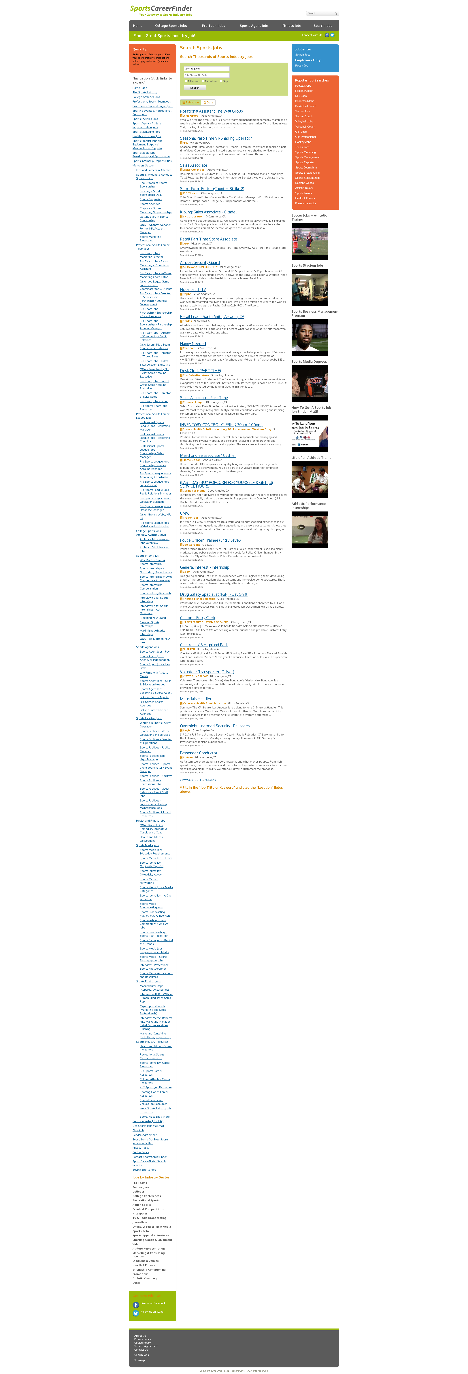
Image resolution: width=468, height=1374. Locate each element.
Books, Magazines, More (155, 1116)
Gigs (225, 81)
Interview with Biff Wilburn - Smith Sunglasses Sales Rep (156, 997)
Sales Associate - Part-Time (204, 397)
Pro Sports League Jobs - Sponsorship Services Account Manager (155, 465)
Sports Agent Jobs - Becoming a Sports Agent (156, 690)
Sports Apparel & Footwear (151, 1235)
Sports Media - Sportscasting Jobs (151, 905)
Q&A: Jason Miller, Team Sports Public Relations (155, 346)
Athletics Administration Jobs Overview (154, 541)
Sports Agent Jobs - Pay (154, 651)
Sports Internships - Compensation (152, 586)
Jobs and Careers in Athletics (153, 170)
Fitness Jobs (291, 25)
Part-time (211, 81)
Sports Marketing (305, 152)
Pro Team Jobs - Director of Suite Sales (155, 394)
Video (136, 1244)
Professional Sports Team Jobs (152, 101)
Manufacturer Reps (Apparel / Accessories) (154, 987)
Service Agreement (145, 1135)
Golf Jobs (301, 131)
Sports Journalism (306, 167)
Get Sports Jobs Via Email (148, 1125)
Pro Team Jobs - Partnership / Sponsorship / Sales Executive (156, 312)
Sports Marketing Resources (150, 238)
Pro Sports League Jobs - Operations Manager (155, 499)
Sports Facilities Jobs (145, 119)
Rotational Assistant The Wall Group (211, 111)
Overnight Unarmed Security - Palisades (215, 725)
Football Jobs (303, 85)
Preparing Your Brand (153, 617)
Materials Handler (196, 698)
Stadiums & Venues (146, 1261)
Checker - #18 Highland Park (204, 644)
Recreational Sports (146, 1200)
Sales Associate (193, 165)
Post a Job (301, 65)
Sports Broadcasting (307, 172)
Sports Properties (151, 199)
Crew (184, 513)
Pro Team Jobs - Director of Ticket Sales (155, 354)
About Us (138, 1130)
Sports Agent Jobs (254, 25)
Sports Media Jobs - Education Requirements (155, 851)
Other (136, 1282)
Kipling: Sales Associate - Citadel (208, 211)
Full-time (193, 81)
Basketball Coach (305, 106)
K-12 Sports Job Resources (156, 1087)
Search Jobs (323, 25)
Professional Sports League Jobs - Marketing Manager (155, 425)
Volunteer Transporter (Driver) (207, 671)
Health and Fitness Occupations (151, 838)
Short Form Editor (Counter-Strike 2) (212, 188)
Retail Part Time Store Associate (208, 238)
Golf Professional (305, 136)
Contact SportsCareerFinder (150, 1157)
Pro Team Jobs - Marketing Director (151, 255)
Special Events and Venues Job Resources (153, 1102)
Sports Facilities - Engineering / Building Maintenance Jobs (153, 804)
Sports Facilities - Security (156, 776)
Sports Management (307, 157)
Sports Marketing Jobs (146, 131)
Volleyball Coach (305, 126)
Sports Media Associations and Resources (156, 975)
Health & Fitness (144, 1265)
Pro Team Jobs (213, 25)
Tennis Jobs (302, 147)
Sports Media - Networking (149, 880)
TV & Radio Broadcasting (150, 1218)
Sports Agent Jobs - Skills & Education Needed (155, 682)
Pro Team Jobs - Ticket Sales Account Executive (155, 362)
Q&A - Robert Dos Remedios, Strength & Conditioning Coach (153, 828)
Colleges (139, 1191)
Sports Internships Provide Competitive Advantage (156, 578)
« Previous (186, 780)
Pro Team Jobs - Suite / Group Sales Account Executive (154, 384)
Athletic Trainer (304, 187)
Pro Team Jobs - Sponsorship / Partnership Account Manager (156, 324)
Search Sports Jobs (144, 1169)
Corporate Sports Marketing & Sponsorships (156, 210)
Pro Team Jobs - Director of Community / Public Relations (155, 336)
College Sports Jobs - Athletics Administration (151, 532)
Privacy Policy (141, 1147)
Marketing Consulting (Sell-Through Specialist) (155, 1035)
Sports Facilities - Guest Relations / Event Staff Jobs (154, 792)
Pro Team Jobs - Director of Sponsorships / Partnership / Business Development (155, 299)
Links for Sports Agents (154, 697)
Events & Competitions (148, 1209)
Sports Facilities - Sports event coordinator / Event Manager (156, 767)
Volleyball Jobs (304, 121)
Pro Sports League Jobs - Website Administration (155, 524)
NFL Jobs (301, 95)
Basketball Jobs (304, 101)
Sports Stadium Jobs (307, 177)
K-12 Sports (140, 1213)
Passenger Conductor (199, 752)
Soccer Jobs (302, 111)
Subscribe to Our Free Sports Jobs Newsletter (151, 1141)
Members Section (143, 165)
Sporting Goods (304, 182)
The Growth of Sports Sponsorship (153, 184)
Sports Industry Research (155, 593)
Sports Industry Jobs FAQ (148, 1121)
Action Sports (142, 1204)
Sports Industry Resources (152, 1041)
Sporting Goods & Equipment (152, 1240)
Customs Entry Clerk (197, 617)
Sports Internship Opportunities (152, 161)
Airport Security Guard (200, 262)
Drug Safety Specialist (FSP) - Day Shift (214, 594)
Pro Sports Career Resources (151, 1072)
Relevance (192, 102)
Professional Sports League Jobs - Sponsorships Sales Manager (152, 451)
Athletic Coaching (145, 1278)
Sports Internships (147, 555)
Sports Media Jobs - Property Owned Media (154, 950)
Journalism (140, 1222)
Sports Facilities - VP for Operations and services (155, 732)
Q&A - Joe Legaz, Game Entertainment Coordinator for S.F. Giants (156, 285)
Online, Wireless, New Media (152, 1226)
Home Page (140, 88)
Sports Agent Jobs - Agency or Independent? (155, 658)
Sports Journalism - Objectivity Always (151, 872)
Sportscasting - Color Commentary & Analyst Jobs (154, 923)
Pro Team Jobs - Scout (154, 401)
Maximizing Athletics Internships (152, 632)
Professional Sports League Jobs (153, 106)
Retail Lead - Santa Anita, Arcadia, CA (212, 316)
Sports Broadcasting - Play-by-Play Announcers (155, 913)
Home (137, 25)
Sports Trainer (303, 193)
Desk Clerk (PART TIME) (200, 370)
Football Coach (304, 90)
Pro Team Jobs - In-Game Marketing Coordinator (155, 275)
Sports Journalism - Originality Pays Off (151, 864)
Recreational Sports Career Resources (152, 1056)
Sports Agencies (150, 204)
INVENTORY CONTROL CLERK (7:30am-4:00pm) (221, 424)
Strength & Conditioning (149, 1269)
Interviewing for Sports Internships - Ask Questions (154, 609)
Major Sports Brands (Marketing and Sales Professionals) (153, 1009)
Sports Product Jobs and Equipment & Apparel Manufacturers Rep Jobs (148, 144)
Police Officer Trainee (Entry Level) (210, 540)
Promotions (140, 1274)
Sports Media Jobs (147, 845)
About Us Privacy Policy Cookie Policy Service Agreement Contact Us (146, 1342)
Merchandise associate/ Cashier (208, 455)
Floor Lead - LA (193, 289)
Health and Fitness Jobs (147, 136)
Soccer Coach (303, 116)
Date (210, 102)
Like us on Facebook (327, 35)
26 (206, 780)
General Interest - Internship (204, 567)
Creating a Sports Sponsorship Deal (151, 192)
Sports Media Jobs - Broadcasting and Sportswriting (152, 154)
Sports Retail (141, 1231)
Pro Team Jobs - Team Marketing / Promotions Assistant (154, 265)
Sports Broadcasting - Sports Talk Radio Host (154, 933)
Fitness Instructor (305, 203)
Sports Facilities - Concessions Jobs (150, 782)
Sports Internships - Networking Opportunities (156, 570)
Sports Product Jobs (148, 981)
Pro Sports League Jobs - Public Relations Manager (155, 491)
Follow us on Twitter (332, 35)
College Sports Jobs (171, 25)
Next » (212, 780)
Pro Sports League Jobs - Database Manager (155, 508)
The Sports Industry (145, 92)
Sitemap (139, 1360)
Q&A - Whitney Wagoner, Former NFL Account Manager (155, 228)
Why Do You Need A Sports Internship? (152, 562)
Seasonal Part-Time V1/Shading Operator (216, 138)
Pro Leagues (141, 1187)
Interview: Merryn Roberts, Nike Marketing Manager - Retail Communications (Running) (156, 1023)
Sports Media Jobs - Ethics (156, 858)
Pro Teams (140, 1183)
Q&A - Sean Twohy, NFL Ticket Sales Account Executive (154, 372)
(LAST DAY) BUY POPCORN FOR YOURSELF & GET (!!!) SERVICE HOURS (226, 484)
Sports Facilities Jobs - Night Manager (153, 757)
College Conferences (147, 1196)
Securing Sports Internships (149, 624)
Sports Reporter (304, 162)
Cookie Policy (141, 1152)
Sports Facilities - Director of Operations (156, 741)
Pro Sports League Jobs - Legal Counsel (155, 483)
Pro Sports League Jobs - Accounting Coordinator (155, 475)
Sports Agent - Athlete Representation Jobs (147, 125)
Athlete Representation (149, 1248)
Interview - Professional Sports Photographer (154, 966)
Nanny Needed (193, 343)
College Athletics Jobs (146, 97)
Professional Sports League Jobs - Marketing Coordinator (155, 437)
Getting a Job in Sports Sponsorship (154, 218)
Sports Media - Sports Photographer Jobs (153, 958)
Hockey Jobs (303, 141)
